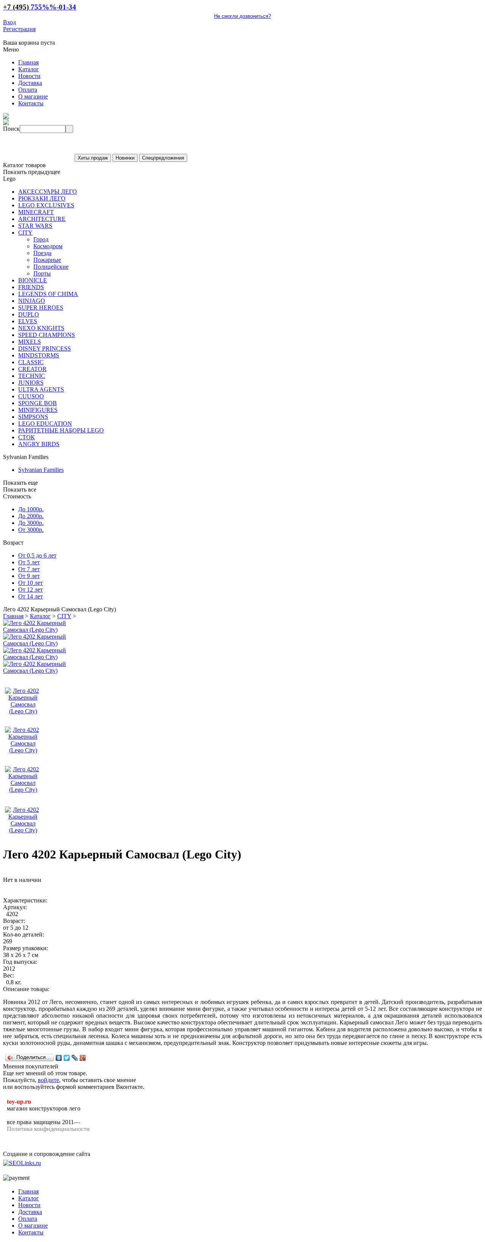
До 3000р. (31, 523)
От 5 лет (29, 562)
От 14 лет (30, 596)
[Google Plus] (83, 1058)
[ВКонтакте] (59, 1058)
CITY (64, 616)
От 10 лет (30, 582)
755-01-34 (39, 7)
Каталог (40, 616)
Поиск (11, 128)
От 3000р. (31, 529)
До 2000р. (31, 516)
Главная (13, 616)
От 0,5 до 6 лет (37, 555)
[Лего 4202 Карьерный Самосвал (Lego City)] (43, 629)
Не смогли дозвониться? (242, 16)
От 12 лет (30, 589)
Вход (9, 22)
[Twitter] (67, 1058)
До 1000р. (31, 509)
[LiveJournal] (75, 1058)
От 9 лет (29, 576)
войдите (48, 1080)
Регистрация (19, 29)
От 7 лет (29, 569)
